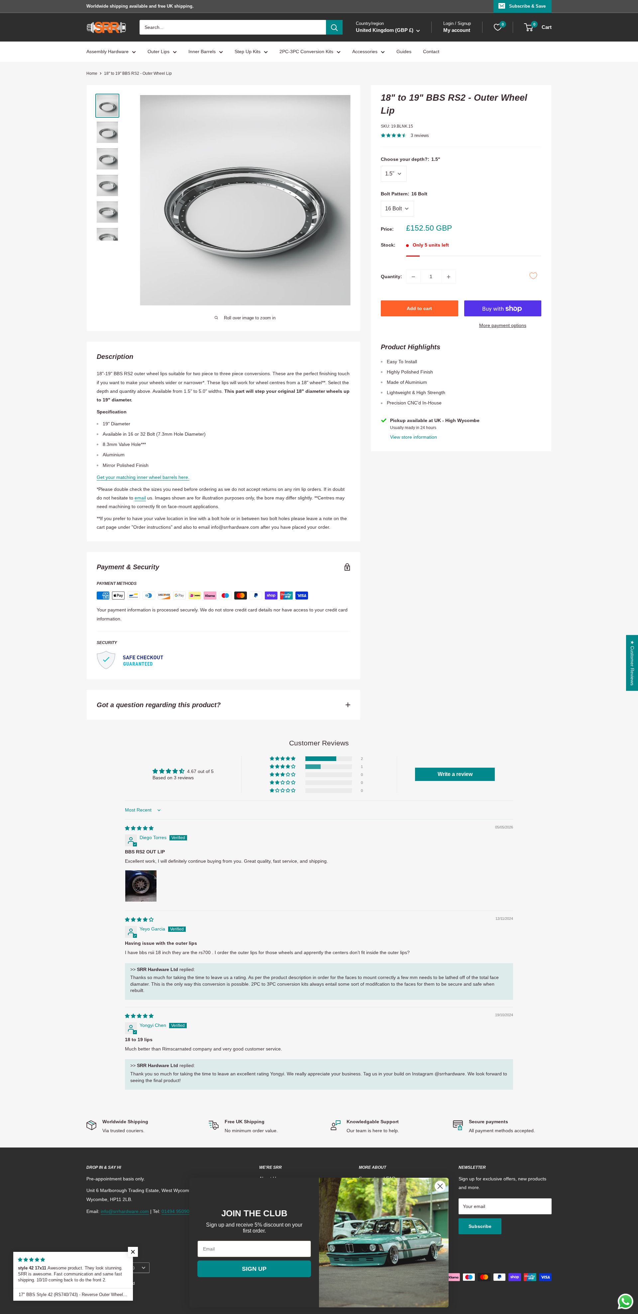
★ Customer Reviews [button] (632, 663)
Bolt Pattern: (404, 193)
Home (91, 73)
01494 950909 (176, 1211)
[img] (139, 828)
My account (456, 30)
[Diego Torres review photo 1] (141, 886)
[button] (283, 758)
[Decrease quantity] (413, 277)
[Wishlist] (497, 27)
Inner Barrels (202, 52)
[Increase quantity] (449, 277)
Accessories (364, 52)
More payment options (502, 325)
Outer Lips (158, 52)
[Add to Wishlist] (533, 276)
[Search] (334, 27)
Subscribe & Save (527, 6)
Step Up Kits (248, 52)
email (140, 497)
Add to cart (419, 308)
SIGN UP (254, 1268)
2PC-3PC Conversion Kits (306, 52)
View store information (413, 437)
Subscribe (480, 1226)
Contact (431, 52)
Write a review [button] (455, 774)
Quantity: (391, 276)
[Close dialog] (440, 1186)
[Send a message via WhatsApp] (625, 1301)
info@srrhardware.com (125, 1211)
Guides (403, 52)
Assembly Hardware (107, 52)
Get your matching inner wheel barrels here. (143, 477)
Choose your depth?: (410, 159)
